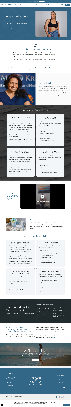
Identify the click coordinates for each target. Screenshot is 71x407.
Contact (67, 4)
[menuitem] (60, 388)
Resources (50, 4)
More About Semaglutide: (12, 69)
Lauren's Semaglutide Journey (33, 67)
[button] (2, 405)
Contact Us (35, 359)
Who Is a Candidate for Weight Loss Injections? (55, 69)
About (25, 4)
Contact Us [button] (66, 404)
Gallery (41, 4)
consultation (54, 337)
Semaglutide (10, 67)
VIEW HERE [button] (42, 1)
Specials (45, 4)
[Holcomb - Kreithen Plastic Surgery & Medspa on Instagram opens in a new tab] (60, 388)
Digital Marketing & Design (61, 397)
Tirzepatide (30, 69)
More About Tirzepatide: (51, 67)
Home (21, 4)
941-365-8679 (43, 403)
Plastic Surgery (30, 4)
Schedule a (35, 352)
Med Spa (36, 4)
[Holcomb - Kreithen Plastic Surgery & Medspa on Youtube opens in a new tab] (64, 388)
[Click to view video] (42, 196)
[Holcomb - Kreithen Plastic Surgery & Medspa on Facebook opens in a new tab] (62, 388)
